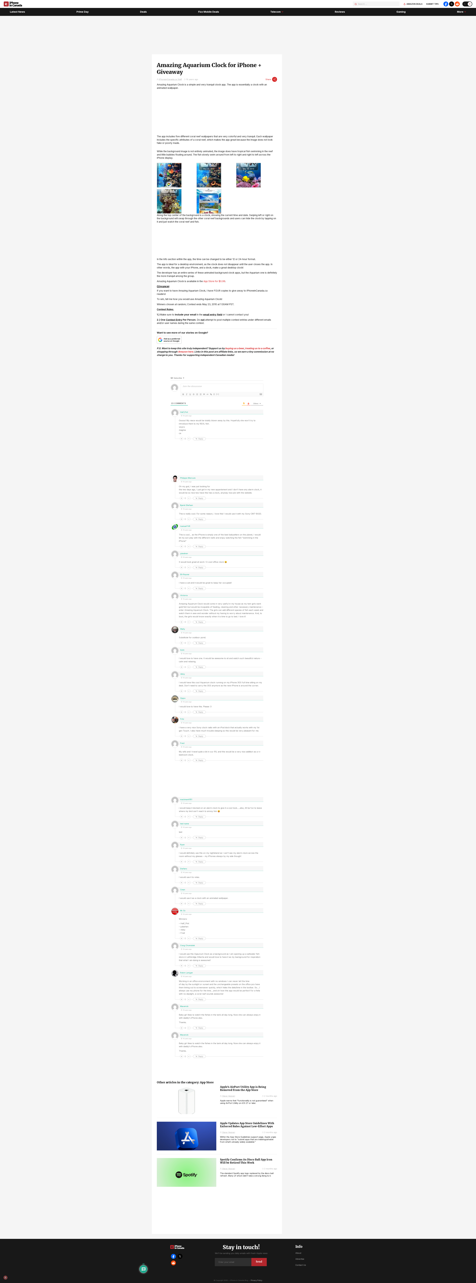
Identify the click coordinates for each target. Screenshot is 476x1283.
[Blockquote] (204, 394)
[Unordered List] (200, 394)
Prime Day (82, 11)
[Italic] (186, 394)
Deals (143, 11)
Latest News (17, 11)
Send (259, 1261)
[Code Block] (207, 394)
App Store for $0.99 (214, 281)
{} (214, 394)
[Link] (211, 394)
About (298, 1253)
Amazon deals (414, 4)
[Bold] (183, 394)
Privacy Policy (256, 1280)
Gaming (401, 11)
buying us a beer (234, 348)
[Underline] (190, 394)
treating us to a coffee (257, 348)
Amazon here (185, 351)
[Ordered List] (197, 394)
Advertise (299, 1259)
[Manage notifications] (5, 1278)
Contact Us (300, 1265)
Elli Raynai (184, 574)
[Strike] (193, 394)
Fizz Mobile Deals (208, 11)
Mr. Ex (183, 911)
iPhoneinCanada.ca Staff (170, 79)
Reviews (340, 11)
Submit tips (432, 4)
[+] (217, 394)
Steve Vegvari (228, 1096)
